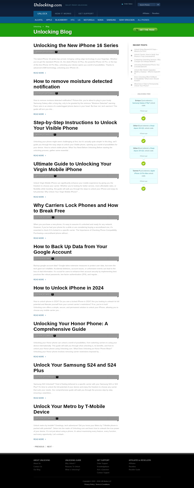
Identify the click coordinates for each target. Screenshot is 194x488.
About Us (37, 463)
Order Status (128, 4)
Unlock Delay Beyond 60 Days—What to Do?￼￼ (146, 50)
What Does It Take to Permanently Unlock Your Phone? (146, 85)
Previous (39, 447)
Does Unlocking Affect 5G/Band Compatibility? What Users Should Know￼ (146, 79)
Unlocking (37, 27)
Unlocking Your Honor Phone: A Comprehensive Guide (71, 326)
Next (49, 447)
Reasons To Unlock (72, 467)
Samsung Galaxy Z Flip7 (141, 103)
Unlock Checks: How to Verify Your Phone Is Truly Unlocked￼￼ (146, 55)
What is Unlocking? (72, 470)
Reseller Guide (134, 470)
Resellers (132, 467)
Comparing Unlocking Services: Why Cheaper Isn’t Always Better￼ (147, 60)
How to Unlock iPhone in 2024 (69, 288)
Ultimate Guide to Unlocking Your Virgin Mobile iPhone (72, 166)
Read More (39, 73)
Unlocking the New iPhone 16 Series (76, 45)
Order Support (102, 463)
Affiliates (132, 463)
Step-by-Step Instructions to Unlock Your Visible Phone (75, 125)
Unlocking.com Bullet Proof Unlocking (60, 5)
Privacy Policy (89, 484)
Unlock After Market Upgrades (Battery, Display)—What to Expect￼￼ (147, 72)
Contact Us (38, 467)
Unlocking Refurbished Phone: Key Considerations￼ (146, 66)
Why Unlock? (70, 463)
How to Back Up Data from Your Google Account (70, 249)
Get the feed (145, 30)
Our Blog (37, 470)
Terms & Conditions (103, 484)
